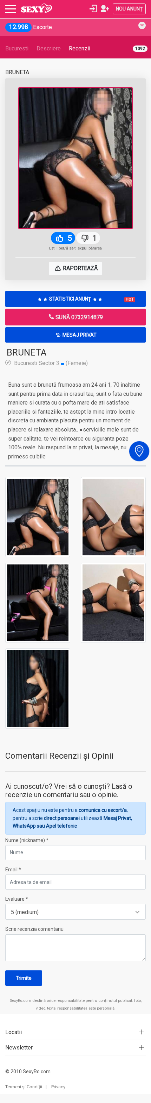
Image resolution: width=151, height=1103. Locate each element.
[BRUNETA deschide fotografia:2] (113, 516)
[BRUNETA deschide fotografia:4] (113, 602)
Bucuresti (16, 48)
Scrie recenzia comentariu (34, 929)
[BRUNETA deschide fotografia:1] (37, 516)
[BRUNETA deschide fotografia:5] (37, 688)
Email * (13, 869)
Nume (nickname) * (26, 840)
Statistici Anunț (91, 299)
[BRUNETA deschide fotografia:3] (37, 602)
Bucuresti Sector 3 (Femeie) (50, 363)
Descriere (49, 48)
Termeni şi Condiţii (23, 1086)
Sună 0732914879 (78, 317)
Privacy (58, 1086)
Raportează (79, 268)
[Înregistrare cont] (105, 9)
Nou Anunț (129, 9)
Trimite (24, 978)
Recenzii (79, 48)
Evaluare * (16, 899)
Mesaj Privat (79, 335)
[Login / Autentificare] (93, 9)
